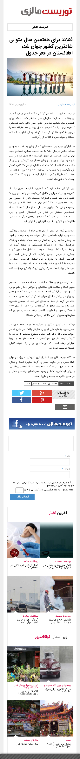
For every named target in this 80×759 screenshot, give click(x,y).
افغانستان (52, 383)
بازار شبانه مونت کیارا (27, 744)
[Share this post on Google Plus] (41, 395)
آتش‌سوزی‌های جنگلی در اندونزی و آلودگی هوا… (57, 566)
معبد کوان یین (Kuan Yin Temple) (59, 745)
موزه (46, 685)
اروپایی (35, 685)
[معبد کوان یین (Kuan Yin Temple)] (52, 735)
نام (68, 456)
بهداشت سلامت (30, 561)
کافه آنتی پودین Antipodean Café (28, 692)
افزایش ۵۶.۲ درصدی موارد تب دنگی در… (59, 621)
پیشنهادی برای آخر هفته (59, 685)
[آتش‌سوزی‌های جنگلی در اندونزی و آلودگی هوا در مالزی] (52, 557)
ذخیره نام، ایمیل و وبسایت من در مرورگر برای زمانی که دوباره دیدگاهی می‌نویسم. (43, 484)
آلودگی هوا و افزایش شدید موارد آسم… (27, 621)
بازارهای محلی (31, 740)
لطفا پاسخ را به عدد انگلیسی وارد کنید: (54, 490)
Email (67, 469)
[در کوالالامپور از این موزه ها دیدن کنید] (52, 681)
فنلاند (27, 383)
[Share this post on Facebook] (41, 402)
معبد (68, 740)
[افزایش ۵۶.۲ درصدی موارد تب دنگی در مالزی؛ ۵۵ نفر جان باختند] (52, 611)
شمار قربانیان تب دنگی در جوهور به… (24, 566)
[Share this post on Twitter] (21, 395)
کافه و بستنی (27, 687)
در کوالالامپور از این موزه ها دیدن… (58, 690)
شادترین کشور (39, 383)
